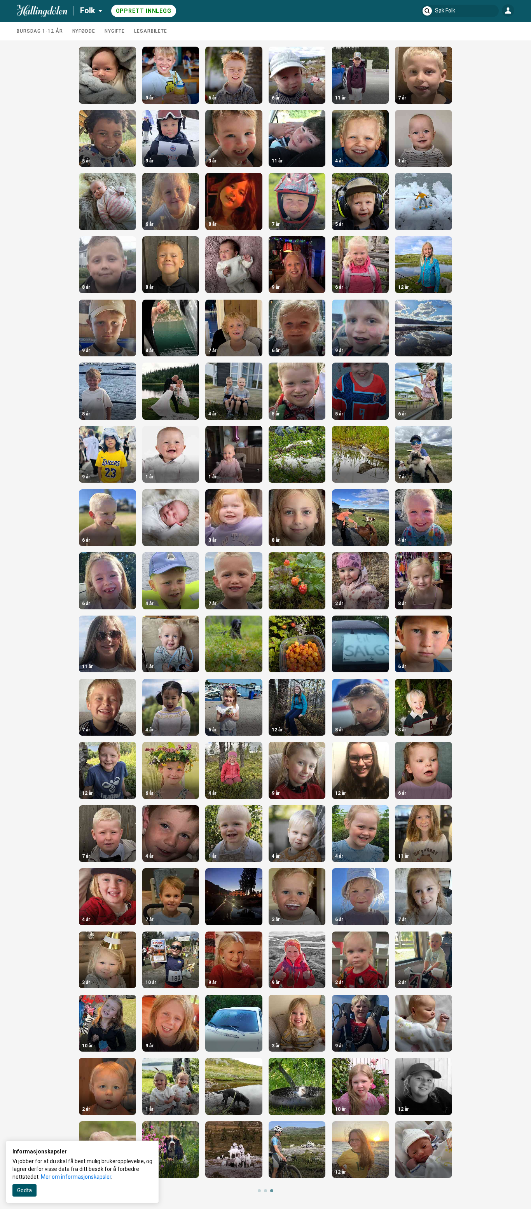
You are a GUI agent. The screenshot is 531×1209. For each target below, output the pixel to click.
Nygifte (115, 31)
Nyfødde (83, 31)
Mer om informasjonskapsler (76, 1177)
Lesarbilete (150, 31)
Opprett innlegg (144, 11)
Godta (24, 1190)
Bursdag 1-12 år (40, 31)
